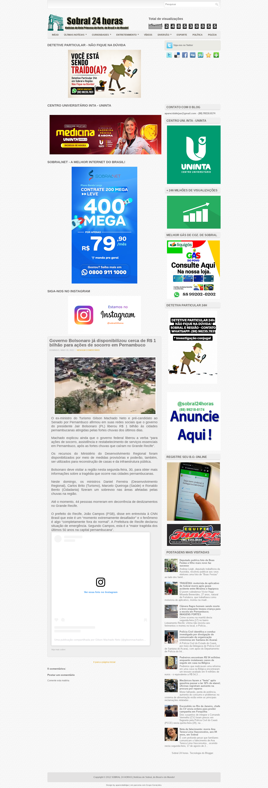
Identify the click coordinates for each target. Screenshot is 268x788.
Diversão (165, 34)
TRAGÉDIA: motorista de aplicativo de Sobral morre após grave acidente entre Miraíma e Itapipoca (199, 586)
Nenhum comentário (88, 350)
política (198, 35)
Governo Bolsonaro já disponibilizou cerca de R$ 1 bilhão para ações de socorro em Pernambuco (102, 342)
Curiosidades (101, 34)
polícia (212, 35)
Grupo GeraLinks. (154, 785)
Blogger (209, 753)
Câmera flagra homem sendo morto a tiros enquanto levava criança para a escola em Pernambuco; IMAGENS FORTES (200, 610)
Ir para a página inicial (104, 662)
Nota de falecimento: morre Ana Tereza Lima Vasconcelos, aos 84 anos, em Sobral (198, 732)
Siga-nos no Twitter (183, 45)
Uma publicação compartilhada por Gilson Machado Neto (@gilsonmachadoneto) (101, 639)
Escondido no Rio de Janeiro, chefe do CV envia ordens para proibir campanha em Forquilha (200, 709)
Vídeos (148, 35)
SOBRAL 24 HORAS (122, 777)
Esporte (182, 35)
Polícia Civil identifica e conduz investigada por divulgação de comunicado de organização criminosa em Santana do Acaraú (198, 635)
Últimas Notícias (75, 34)
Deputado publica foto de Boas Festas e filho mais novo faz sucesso (197, 563)
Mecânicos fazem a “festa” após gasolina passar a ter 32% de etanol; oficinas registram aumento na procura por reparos (200, 684)
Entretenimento (127, 34)
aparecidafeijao (122, 785)
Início (55, 35)
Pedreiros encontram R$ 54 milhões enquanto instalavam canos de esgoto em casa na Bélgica (200, 660)
